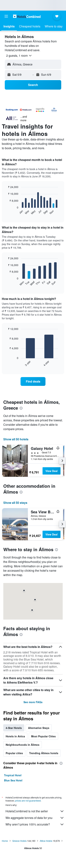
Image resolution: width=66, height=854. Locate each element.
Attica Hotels (46, 840)
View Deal (51, 471)
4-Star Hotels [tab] (14, 728)
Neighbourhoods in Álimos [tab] (22, 744)
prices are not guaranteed (28, 800)
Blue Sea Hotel (13, 780)
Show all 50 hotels (15, 439)
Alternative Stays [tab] (38, 728)
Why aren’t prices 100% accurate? (28, 824)
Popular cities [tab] (14, 753)
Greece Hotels (19, 840)
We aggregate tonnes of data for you (29, 818)
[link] (33, 381)
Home (5, 840)
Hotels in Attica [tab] (15, 736)
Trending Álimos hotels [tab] (43, 753)
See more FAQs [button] (33, 702)
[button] (6, 16)
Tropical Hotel (12, 775)
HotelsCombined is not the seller (27, 811)
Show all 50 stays (15, 503)
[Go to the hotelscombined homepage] (26, 16)
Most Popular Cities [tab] (43, 736)
